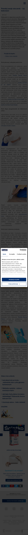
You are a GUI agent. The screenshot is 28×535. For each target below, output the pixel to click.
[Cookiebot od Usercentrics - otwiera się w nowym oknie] (20, 250)
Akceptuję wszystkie (14, 279)
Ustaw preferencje (13, 284)
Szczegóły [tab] (12, 254)
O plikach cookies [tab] (21, 254)
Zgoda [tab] (4, 254)
